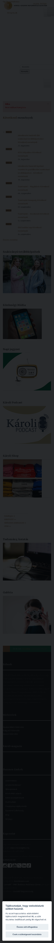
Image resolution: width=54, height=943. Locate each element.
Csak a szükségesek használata (27, 934)
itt (33, 916)
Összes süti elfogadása (27, 927)
